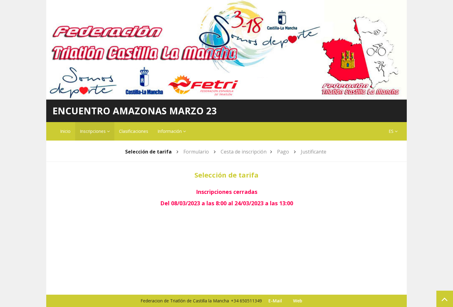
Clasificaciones (133, 131)
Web (297, 301)
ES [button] (392, 131)
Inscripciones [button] (93, 131)
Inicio (65, 131)
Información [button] (170, 131)
